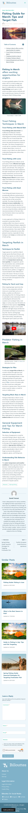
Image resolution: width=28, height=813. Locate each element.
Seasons (5, 484)
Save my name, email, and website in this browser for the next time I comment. (14, 744)
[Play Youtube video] (14, 328)
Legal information (7, 784)
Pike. (8, 382)
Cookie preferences (8, 810)
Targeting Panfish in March (13, 56)
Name (5, 725)
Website (5, 739)
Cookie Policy (5, 789)
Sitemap (4, 776)
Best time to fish (5, 25)
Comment (6, 705)
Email (5, 732)
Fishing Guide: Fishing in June (13, 582)
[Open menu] (25, 3)
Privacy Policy (5, 786)
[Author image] (3, 24)
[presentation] (14, 571)
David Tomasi (9, 23)
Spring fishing (13, 484)
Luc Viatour (20, 361)
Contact (4, 774)
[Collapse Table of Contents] (23, 44)
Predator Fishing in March (13, 58)
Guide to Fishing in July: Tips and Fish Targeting (13, 643)
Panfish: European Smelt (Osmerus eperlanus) (21, 543)
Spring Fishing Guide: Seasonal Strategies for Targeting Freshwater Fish (6, 545)
